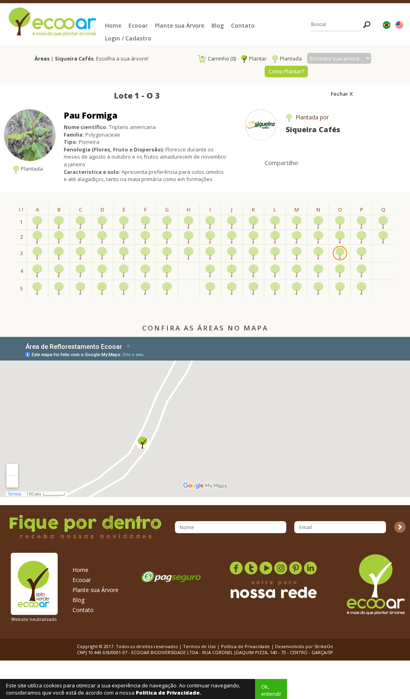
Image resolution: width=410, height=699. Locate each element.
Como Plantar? (286, 71)
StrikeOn (323, 646)
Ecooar (138, 25)
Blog (217, 25)
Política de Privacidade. (168, 692)
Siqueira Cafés (313, 129)
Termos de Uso (199, 646)
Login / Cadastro (128, 38)
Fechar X (342, 93)
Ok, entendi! (271, 690)
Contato (243, 25)
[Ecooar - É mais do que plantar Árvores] (51, 21)
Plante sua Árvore (179, 25)
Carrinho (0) (222, 58)
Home (113, 25)
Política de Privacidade (245, 646)
